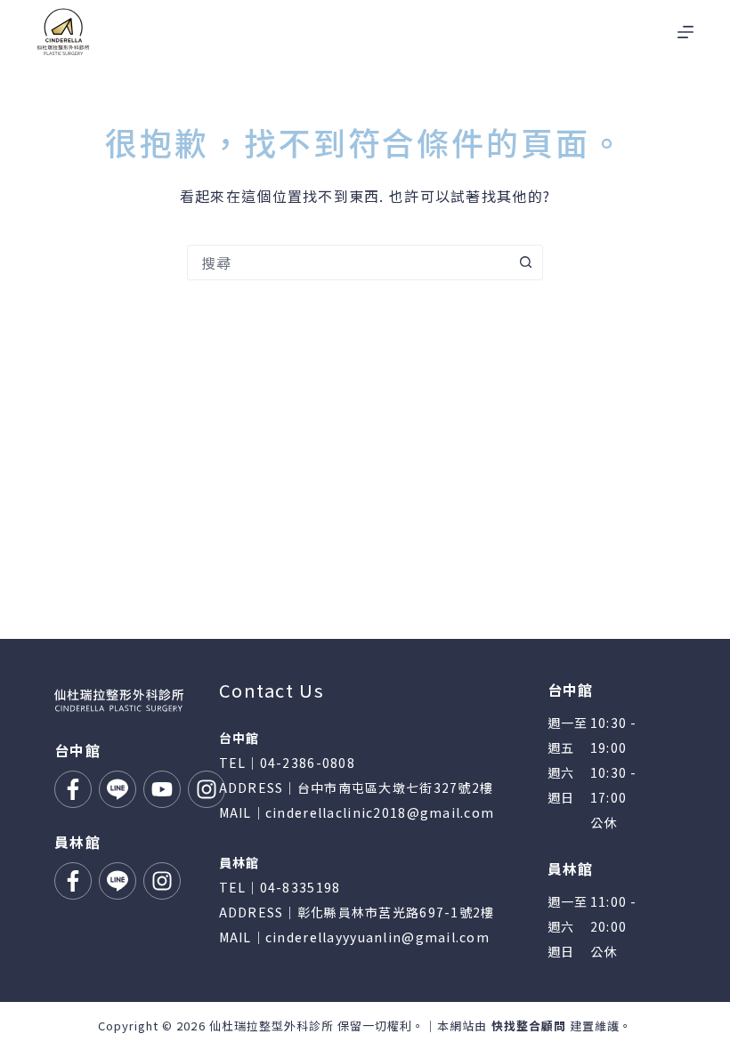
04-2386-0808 (307, 762)
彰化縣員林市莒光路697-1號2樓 (396, 912)
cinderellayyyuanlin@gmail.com (377, 937)
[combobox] (348, 262)
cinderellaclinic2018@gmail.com (379, 812)
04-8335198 (300, 887)
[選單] (685, 32)
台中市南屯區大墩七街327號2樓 (395, 787)
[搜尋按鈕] (525, 262)
